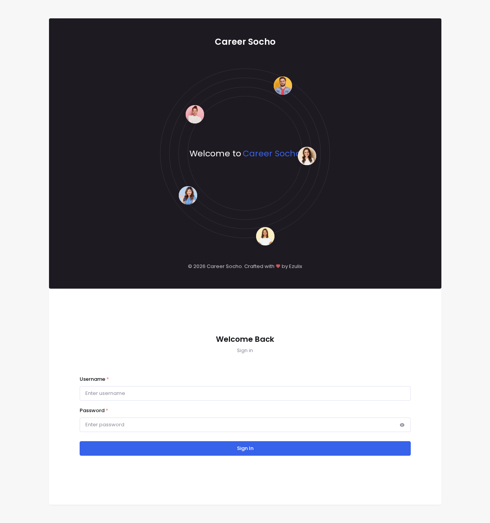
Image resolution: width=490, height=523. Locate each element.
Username (94, 379)
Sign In (245, 448)
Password (94, 410)
